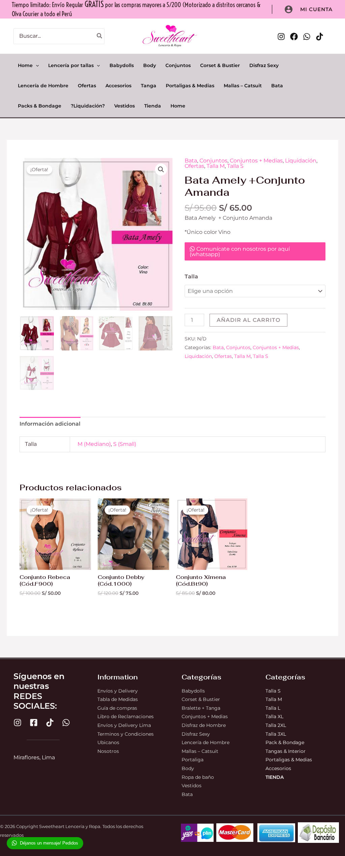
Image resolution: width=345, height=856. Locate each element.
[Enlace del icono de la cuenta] (288, 9)
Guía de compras (117, 708)
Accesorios (278, 768)
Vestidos (191, 786)
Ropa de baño (198, 777)
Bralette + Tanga (201, 708)
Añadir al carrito (248, 320)
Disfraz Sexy (196, 734)
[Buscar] (99, 36)
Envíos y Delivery (117, 691)
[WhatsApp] (307, 36)
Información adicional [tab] (50, 424)
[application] (36, 65)
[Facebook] (294, 36)
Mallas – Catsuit (200, 751)
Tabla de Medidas (117, 699)
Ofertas (194, 166)
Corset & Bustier (201, 699)
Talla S (235, 166)
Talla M (216, 166)
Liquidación (300, 160)
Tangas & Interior (285, 751)
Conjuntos (213, 160)
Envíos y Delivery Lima (124, 725)
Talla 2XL (275, 725)
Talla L (273, 708)
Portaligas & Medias (288, 760)
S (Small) (124, 444)
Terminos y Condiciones (125, 734)
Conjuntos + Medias (256, 160)
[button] (316, 9)
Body (188, 768)
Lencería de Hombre (205, 742)
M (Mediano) (94, 444)
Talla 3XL (275, 734)
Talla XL (274, 716)
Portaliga (192, 760)
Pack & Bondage (284, 742)
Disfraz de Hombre (204, 725)
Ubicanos (108, 742)
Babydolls (193, 691)
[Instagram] (281, 36)
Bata (191, 160)
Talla (191, 276)
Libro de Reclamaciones (125, 716)
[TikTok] (319, 36)
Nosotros (108, 751)
